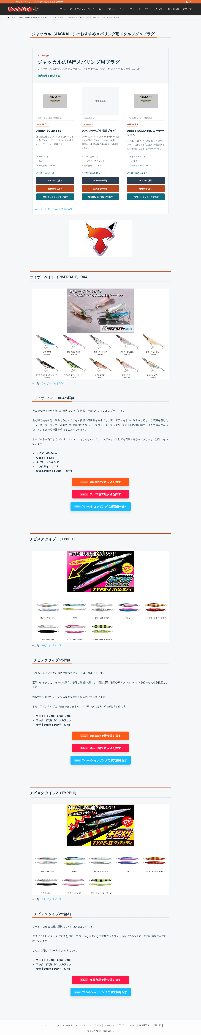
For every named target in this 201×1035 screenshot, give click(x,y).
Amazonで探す (55, 180)
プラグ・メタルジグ (127, 1025)
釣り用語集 (144, 1025)
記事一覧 (157, 1025)
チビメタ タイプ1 (51, 645)
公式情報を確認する (49, 75)
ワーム (43, 1025)
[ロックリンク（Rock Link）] (23, 9)
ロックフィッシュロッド (61, 1025)
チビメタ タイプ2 (51, 899)
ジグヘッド (109, 1025)
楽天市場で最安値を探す (105, 494)
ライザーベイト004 (52, 383)
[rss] (187, 1)
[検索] (191, 1)
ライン (98, 1025)
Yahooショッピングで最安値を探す (104, 506)
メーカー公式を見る (45, 172)
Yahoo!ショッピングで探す (55, 196)
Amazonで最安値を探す (105, 482)
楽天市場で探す (55, 188)
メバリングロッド (83, 1025)
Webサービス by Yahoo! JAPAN (53, 209)
